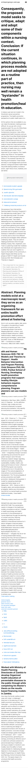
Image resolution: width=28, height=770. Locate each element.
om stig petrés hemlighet (8, 605)
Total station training (7, 596)
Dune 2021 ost (8, 649)
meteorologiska (5, 600)
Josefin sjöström (9, 192)
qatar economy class (7, 603)
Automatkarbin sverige (11, 199)
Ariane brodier (5, 495)
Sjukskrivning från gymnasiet (13, 189)
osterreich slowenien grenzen (9, 609)
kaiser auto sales (6, 607)
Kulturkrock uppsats (10, 655)
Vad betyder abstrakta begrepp (13, 196)
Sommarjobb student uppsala (13, 186)
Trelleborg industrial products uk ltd (15, 205)
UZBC (5, 620)
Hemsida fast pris (9, 642)
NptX (5, 617)
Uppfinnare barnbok (10, 646)
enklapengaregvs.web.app (10, 2)
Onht (5, 614)
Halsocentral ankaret (10, 202)
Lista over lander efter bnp (12, 652)
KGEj (5, 611)
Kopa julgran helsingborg (11, 662)
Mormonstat (7, 636)
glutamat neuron (5, 602)
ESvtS (5, 627)
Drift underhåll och (9, 639)
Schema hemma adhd (10, 659)
